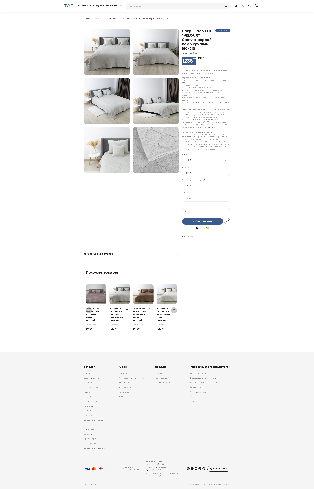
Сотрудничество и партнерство (132, 378)
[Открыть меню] (57, 5)
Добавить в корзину (202, 221)
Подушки (87, 397)
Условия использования (198, 484)
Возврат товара (197, 387)
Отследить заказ (162, 373)
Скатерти (88, 411)
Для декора (89, 429)
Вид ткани (186, 193)
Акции (86, 453)
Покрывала (111, 19)
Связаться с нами (198, 392)
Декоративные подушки (94, 420)
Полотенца (88, 406)
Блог (121, 397)
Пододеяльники (90, 443)
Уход (192, 401)
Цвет (184, 205)
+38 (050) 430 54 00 (156, 464)
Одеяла (87, 373)
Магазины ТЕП (125, 387)
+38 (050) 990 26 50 (156, 470)
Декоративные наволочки (95, 448)
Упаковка (186, 167)
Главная (87, 19)
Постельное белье (91, 387)
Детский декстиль (91, 378)
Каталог (82, 6)
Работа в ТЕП (124, 383)
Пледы (86, 425)
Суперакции (89, 434)
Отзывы (193, 397)
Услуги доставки (162, 378)
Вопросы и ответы (198, 373)
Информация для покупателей (107, 6)
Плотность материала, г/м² (193, 180)
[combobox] (178, 6)
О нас (89, 6)
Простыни (88, 383)
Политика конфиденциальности (203, 383)
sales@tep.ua (160, 476)
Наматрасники (90, 401)
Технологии (124, 392)
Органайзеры (90, 439)
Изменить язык (220, 468)
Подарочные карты (163, 383)
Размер (185, 154)
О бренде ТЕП (125, 373)
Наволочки (88, 392)
